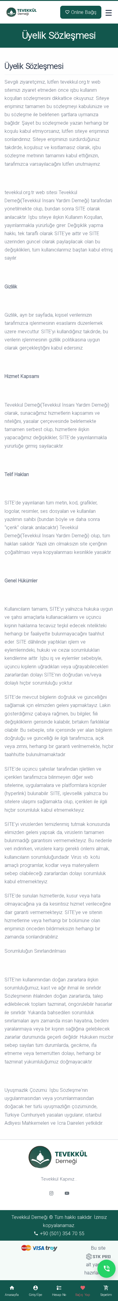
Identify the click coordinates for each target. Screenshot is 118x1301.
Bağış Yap (82, 1295)
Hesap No (59, 1295)
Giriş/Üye (35, 1295)
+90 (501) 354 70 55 (61, 1233)
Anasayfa (11, 1295)
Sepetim (106, 1295)
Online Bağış (83, 12)
